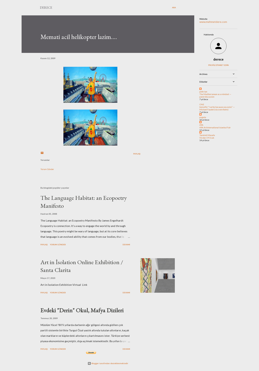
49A (201, 125)
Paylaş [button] (136, 154)
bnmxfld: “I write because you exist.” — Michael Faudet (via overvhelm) (217, 108)
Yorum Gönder (47, 169)
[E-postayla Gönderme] (42, 154)
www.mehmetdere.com (213, 21)
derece (218, 59)
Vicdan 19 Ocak (206, 137)
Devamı (126, 244)
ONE (201, 104)
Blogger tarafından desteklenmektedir (109, 363)
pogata (202, 117)
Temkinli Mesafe (207, 135)
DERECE (46, 7)
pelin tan (203, 91)
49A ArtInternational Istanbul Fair (215, 127)
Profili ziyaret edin (218, 65)
